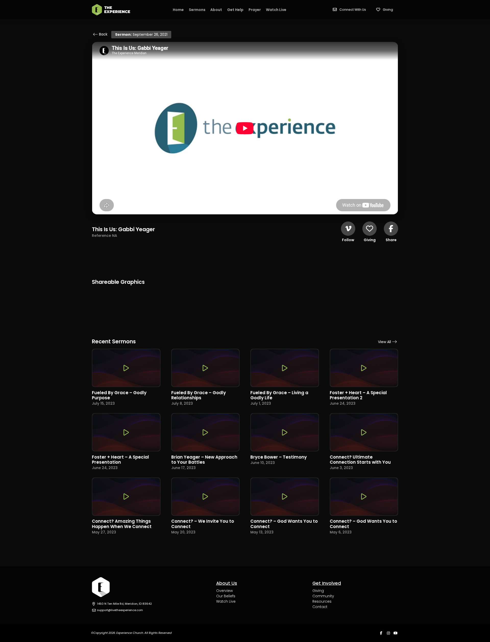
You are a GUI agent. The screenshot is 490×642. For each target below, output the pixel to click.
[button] (349, 10)
